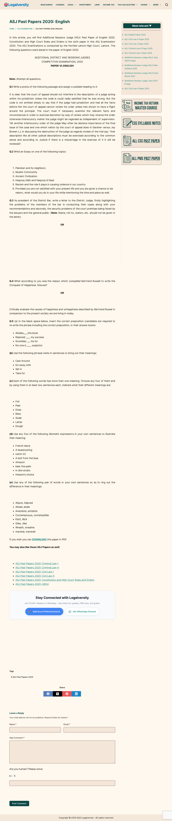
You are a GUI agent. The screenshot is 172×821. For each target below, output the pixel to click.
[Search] (166, 4)
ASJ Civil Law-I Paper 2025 (137, 44)
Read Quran (46, 5)
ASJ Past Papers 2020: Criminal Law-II (37, 567)
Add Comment (16, 737)
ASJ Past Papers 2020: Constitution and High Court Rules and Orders (54, 580)
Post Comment (19, 803)
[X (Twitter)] (57, 694)
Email (67, 724)
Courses (60, 5)
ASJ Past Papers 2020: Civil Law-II (34, 575)
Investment (85, 5)
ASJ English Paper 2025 (135, 35)
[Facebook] (48, 694)
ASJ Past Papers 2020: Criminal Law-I (36, 563)
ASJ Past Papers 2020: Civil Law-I (34, 571)
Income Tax (108, 5)
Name (12, 724)
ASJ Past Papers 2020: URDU (32, 584)
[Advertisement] (62, 258)
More (155, 5)
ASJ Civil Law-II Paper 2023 (137, 88)
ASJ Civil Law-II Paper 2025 (137, 39)
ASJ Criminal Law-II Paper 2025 (139, 48)
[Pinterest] (67, 694)
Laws (97, 5)
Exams (144, 5)
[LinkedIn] (76, 694)
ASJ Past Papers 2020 (22, 677)
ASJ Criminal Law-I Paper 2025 (138, 53)
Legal (70, 5)
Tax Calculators (126, 5)
